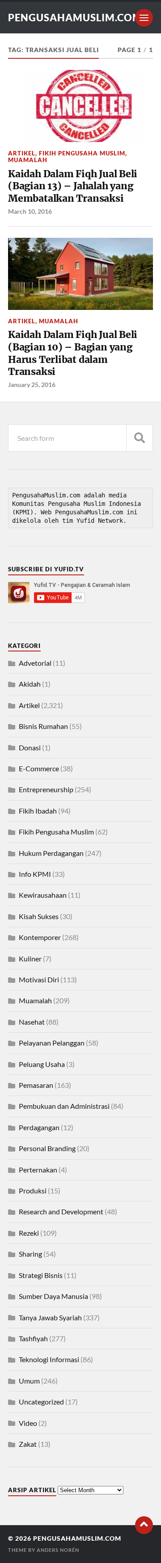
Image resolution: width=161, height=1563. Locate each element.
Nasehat (32, 1022)
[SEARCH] (139, 438)
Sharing (30, 1254)
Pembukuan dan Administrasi (64, 1106)
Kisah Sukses (39, 916)
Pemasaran (36, 1085)
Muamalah (27, 159)
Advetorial (35, 663)
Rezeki (29, 1233)
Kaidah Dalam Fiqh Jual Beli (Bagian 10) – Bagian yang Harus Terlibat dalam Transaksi (72, 353)
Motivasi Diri (39, 979)
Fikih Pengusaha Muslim (82, 153)
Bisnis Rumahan (43, 726)
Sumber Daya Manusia (53, 1296)
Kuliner (30, 958)
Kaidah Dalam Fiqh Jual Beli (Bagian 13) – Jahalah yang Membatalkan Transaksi (72, 186)
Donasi (30, 747)
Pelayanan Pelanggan (52, 1042)
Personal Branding (47, 1148)
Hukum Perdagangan (51, 853)
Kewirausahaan (43, 895)
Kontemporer (40, 937)
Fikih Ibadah (38, 810)
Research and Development (61, 1211)
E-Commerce (39, 768)
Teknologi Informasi (49, 1359)
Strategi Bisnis (41, 1275)
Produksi (33, 1190)
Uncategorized (41, 1401)
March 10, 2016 (30, 211)
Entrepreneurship (46, 789)
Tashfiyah (33, 1338)
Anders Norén (58, 1550)
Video (28, 1423)
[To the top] (144, 1525)
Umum (29, 1380)
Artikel (21, 153)
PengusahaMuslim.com (75, 18)
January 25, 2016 (31, 384)
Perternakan (38, 1169)
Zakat (28, 1444)
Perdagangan (39, 1127)
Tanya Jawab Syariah (50, 1317)
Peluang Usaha (42, 1064)
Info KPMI (35, 874)
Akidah (30, 684)
